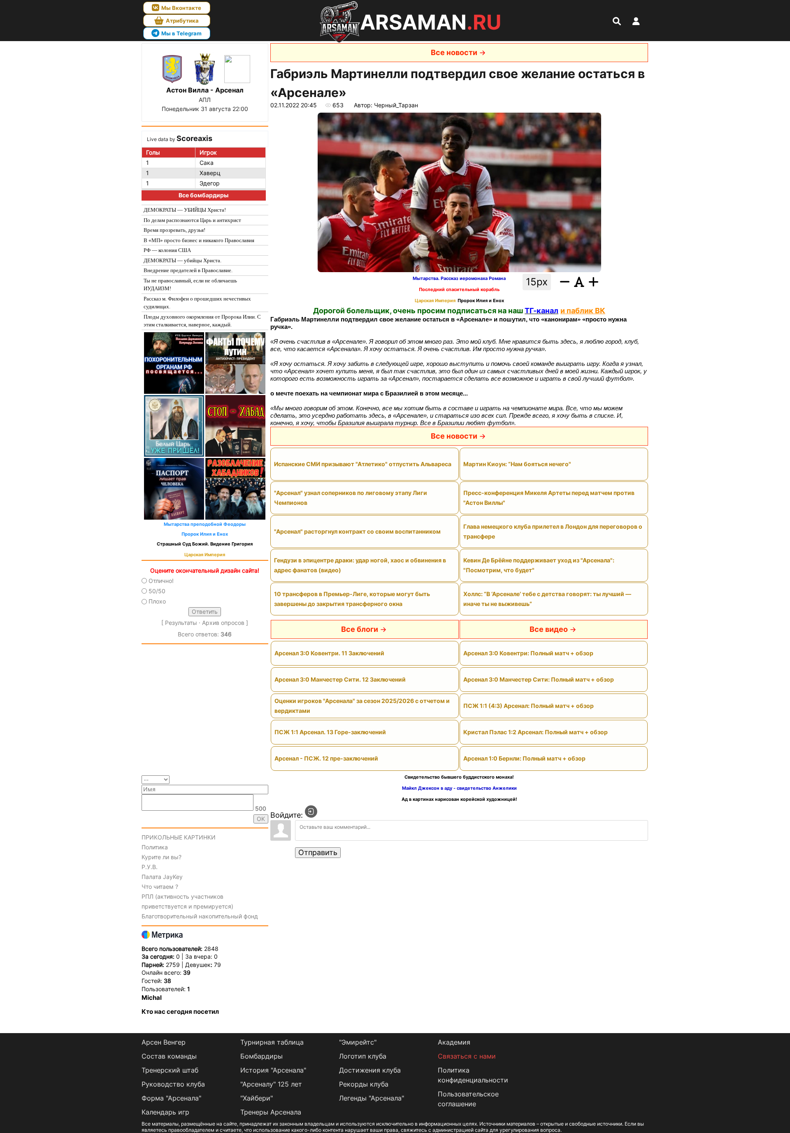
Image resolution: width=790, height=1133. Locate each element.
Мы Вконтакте (181, 8)
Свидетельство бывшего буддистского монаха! (459, 777)
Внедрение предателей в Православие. (188, 270)
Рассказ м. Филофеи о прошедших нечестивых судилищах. (197, 303)
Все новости (454, 52)
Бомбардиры (261, 1056)
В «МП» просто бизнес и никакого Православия (199, 240)
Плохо (157, 601)
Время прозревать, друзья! (174, 230)
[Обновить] (265, 778)
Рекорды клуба (363, 1084)
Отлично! (161, 580)
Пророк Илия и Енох (204, 534)
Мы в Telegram (181, 33)
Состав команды (169, 1056)
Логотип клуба (362, 1056)
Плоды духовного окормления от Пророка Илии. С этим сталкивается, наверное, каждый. (202, 321)
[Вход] (311, 811)
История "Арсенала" (273, 1070)
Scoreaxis (194, 138)
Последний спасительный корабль (459, 289)
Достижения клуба (370, 1070)
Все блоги (359, 629)
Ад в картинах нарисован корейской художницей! (459, 799)
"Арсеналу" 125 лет (271, 1084)
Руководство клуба (173, 1084)
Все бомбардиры (203, 195)
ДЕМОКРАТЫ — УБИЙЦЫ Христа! (185, 210)
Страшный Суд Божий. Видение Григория (205, 544)
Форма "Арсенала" (171, 1098)
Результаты (181, 622)
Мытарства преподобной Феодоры (205, 524)
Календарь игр (165, 1112)
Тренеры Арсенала (270, 1112)
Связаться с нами (467, 1056)
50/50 (157, 590)
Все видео (549, 629)
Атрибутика (182, 20)
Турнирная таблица (272, 1042)
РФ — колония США (167, 250)
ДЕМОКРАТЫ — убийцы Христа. (182, 260)
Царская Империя (204, 554)
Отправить (317, 852)
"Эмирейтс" (357, 1042)
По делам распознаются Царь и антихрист (192, 220)
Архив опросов (223, 622)
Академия (454, 1042)
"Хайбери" (256, 1098)
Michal (152, 997)
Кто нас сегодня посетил (180, 1011)
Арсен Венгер (164, 1042)
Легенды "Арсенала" (371, 1098)
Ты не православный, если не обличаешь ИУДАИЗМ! (190, 284)
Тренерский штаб (170, 1070)
